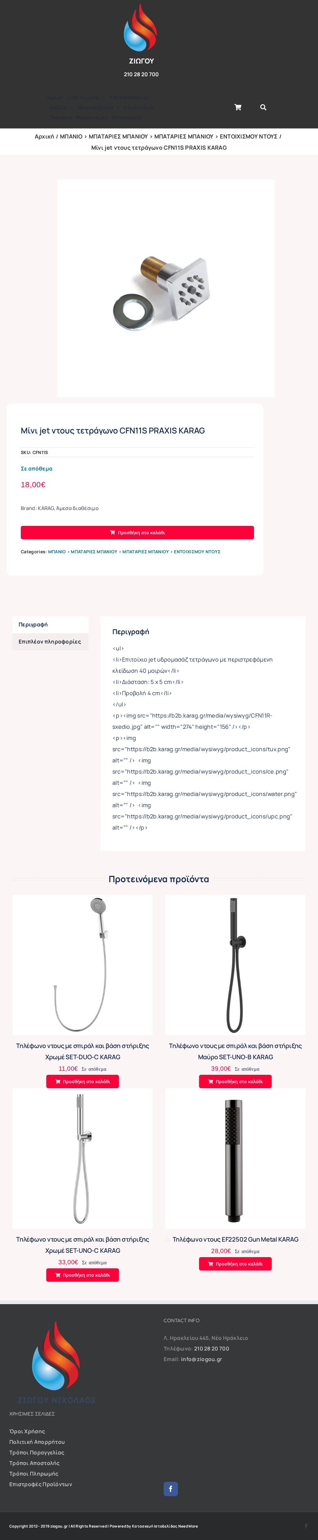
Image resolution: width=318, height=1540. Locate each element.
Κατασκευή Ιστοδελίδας (154, 1526)
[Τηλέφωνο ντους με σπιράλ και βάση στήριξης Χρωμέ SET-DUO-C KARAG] (82, 899)
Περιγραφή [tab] (33, 624)
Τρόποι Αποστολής (34, 1463)
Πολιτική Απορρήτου (37, 1441)
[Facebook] (171, 1489)
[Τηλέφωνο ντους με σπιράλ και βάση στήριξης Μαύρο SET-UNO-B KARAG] (235, 899)
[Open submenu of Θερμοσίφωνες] (117, 107)
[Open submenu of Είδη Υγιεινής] (102, 97)
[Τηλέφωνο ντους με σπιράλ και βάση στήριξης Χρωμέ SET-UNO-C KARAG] (82, 1093)
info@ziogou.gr (201, 1359)
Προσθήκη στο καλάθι (141, 533)
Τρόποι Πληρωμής (34, 1473)
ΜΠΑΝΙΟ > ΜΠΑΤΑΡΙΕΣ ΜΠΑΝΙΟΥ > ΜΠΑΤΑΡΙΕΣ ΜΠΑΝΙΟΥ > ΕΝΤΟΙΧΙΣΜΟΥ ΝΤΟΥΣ (134, 552)
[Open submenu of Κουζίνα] (70, 107)
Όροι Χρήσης (27, 1431)
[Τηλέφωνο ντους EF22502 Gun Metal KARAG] (235, 1093)
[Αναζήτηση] (263, 107)
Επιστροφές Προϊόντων (40, 1484)
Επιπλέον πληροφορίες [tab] (50, 641)
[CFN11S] (166, 288)
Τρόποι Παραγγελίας (36, 1452)
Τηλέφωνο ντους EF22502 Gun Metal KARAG (235, 1239)
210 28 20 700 (211, 1348)
